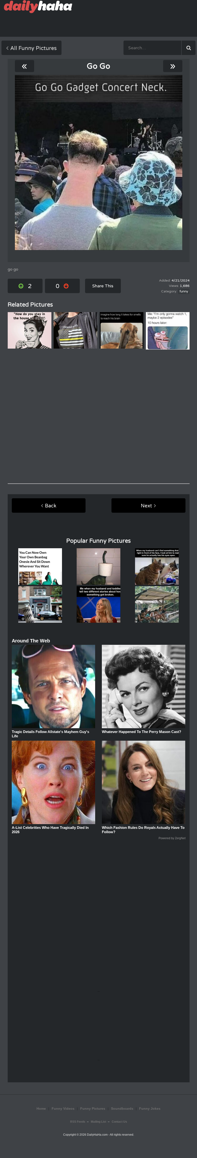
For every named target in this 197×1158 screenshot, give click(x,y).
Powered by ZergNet (172, 838)
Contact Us (119, 1121)
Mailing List (98, 1121)
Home (41, 1108)
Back (50, 506)
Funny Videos (63, 1108)
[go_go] (98, 162)
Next (146, 506)
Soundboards (122, 1108)
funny (183, 291)
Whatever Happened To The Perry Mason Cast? (141, 732)
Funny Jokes (149, 1108)
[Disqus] (99, 417)
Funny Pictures (92, 1108)
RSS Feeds (77, 1121)
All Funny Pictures (33, 48)
